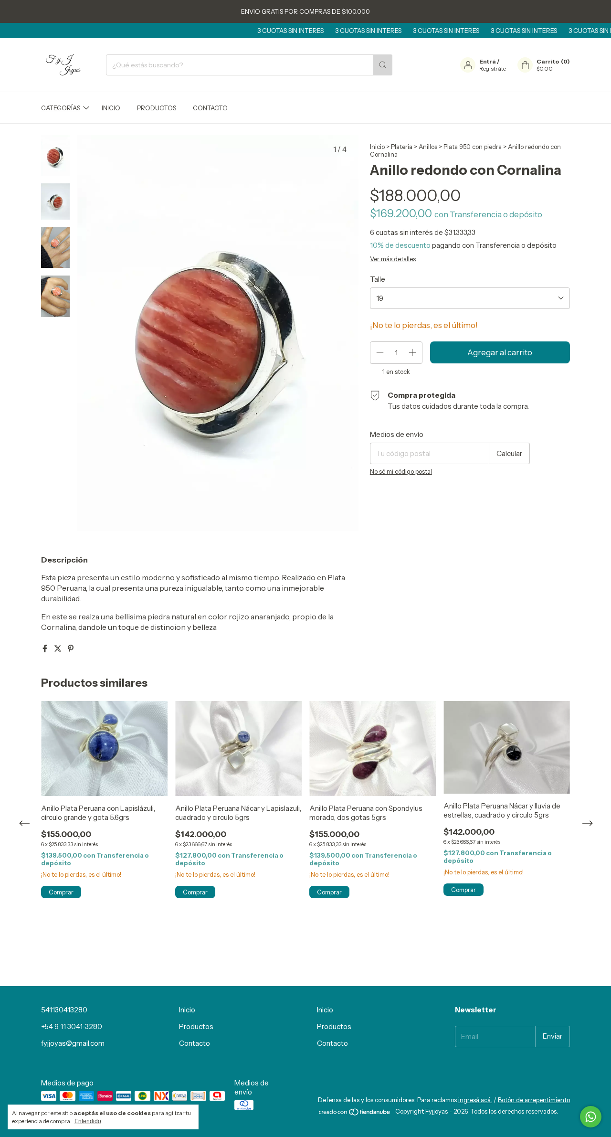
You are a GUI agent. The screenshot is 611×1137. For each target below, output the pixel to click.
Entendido (87, 1121)
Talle (377, 279)
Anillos (428, 146)
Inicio (111, 108)
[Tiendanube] (355, 1114)
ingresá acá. (475, 1100)
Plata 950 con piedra (472, 146)
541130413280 (64, 1009)
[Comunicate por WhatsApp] (590, 1116)
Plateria (401, 146)
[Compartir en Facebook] (45, 648)
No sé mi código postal (401, 471)
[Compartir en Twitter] (58, 648)
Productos (156, 108)
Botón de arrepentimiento (534, 1100)
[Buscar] (382, 64)
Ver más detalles (393, 259)
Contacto (210, 108)
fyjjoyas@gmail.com (73, 1043)
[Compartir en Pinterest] (70, 648)
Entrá (487, 61)
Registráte (492, 68)
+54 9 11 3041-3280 (71, 1026)
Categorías (60, 108)
